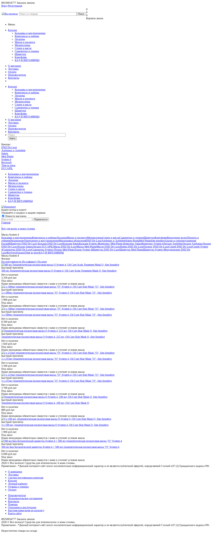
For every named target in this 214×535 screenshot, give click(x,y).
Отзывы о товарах (18, 486)
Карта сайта (15, 513)
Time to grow (8, 165)
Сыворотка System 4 (43, 249)
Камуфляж (21, 57)
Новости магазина (15, 216)
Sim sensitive (158, 240)
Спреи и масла (23, 48)
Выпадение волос (177, 237)
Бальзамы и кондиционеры (30, 33)
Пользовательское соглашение (25, 498)
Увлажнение (17, 240)
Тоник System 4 (83, 249)
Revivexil (6, 162)
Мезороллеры (22, 45)
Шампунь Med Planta (131, 249)
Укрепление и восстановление (41, 240)
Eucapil (5, 243)
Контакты (13, 77)
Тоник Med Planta (65, 249)
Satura (4, 153)
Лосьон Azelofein (173, 243)
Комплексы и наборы (27, 36)
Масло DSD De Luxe (108, 246)
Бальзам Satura (71, 243)
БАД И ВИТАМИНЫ (27, 60)
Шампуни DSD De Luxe (23, 243)
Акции (21, 252)
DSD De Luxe (9, 147)
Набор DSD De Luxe (131, 246)
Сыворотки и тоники (27, 51)
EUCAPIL (7, 168)
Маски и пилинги (25, 42)
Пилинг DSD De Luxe (156, 246)
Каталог (12, 30)
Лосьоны (20, 39)
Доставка (13, 68)
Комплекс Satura (132, 243)
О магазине (14, 65)
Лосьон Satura (25, 246)
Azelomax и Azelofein (13, 150)
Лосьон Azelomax (193, 243)
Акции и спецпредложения (180, 240)
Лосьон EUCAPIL (43, 246)
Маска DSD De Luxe (65, 246)
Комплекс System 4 (152, 243)
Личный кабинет (17, 483)
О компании (15, 471)
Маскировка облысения (72, 240)
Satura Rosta (132, 240)
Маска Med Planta (86, 246)
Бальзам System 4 (89, 243)
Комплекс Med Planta (111, 243)
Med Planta (7, 156)
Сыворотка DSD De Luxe (17, 249)
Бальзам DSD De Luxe (50, 243)
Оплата (12, 71)
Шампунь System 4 (154, 249)
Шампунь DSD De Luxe (105, 249)
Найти (12, 138)
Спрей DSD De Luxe (180, 246)
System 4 (6, 159)
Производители (17, 74)
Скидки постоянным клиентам (25, 477)
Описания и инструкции (22, 507)
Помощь (13, 504)
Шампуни (20, 54)
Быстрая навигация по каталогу (26, 510)
